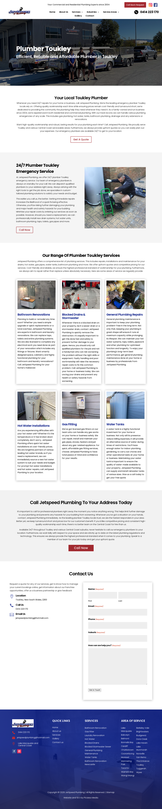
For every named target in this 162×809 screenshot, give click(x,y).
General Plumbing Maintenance (93, 752)
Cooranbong (127, 753)
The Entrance (142, 761)
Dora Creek (141, 739)
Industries (92, 12)
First (90, 601)
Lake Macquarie (126, 729)
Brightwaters (142, 731)
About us (56, 731)
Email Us (20, 614)
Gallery (78, 16)
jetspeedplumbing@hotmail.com (32, 618)
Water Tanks (91, 757)
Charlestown (127, 749)
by (38, 805)
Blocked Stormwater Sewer (98, 746)
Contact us (57, 742)
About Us (63, 12)
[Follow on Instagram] (19, 751)
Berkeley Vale (142, 727)
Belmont (125, 738)
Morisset (125, 757)
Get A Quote (81, 139)
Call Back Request (135, 4)
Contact (90, 16)
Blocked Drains (92, 742)
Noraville (140, 753)
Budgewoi (141, 735)
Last (120, 601)
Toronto (125, 768)
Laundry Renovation (95, 735)
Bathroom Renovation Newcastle (96, 763)
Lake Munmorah (141, 748)
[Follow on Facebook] (14, 751)
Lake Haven (141, 742)
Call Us (20, 605)
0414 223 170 (149, 12)
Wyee (139, 772)
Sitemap (110, 792)
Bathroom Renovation (96, 727)
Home (52, 12)
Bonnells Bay (127, 742)
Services (76, 12)
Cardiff (124, 746)
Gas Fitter (89, 731)
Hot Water (90, 739)
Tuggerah (141, 768)
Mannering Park (126, 763)
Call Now (24, 230)
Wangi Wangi (127, 775)
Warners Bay (127, 771)
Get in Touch (94, 690)
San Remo (141, 757)
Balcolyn (125, 734)
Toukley (140, 764)
